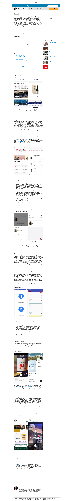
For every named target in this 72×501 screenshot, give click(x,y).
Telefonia (37, 6)
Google (15, 393)
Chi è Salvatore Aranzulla (20, 498)
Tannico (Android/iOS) (21, 56)
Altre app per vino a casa (21, 58)
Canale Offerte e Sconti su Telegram (21, 8)
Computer (32, 6)
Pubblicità (35, 498)
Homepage (15, 498)
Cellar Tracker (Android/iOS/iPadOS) (23, 60)
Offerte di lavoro (39, 498)
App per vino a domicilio (20, 55)
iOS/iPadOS (24, 183)
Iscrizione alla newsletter (28, 498)
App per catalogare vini (19, 59)
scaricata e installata (21, 115)
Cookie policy (48, 498)
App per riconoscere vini (19, 63)
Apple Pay (22, 415)
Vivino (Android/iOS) (21, 64)
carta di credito (28, 414)
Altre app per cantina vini (22, 62)
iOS (33, 111)
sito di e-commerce (39, 109)
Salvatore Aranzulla (16, 14)
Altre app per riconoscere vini (22, 66)
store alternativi (19, 111)
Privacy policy (44, 498)
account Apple (38, 392)
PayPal (20, 415)
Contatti (33, 498)
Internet (41, 6)
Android (37, 110)
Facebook (18, 393)
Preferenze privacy (52, 498)
